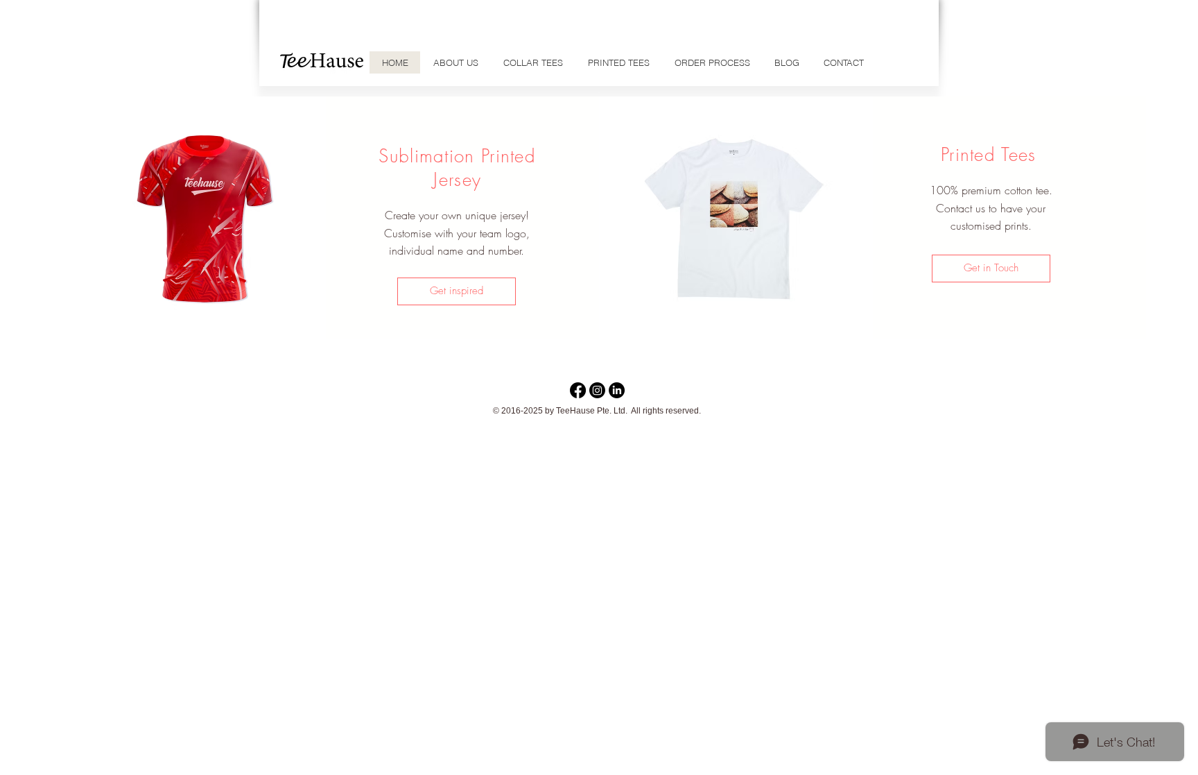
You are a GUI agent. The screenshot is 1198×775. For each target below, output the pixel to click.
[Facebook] (578, 390)
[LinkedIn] (617, 390)
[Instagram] (597, 390)
